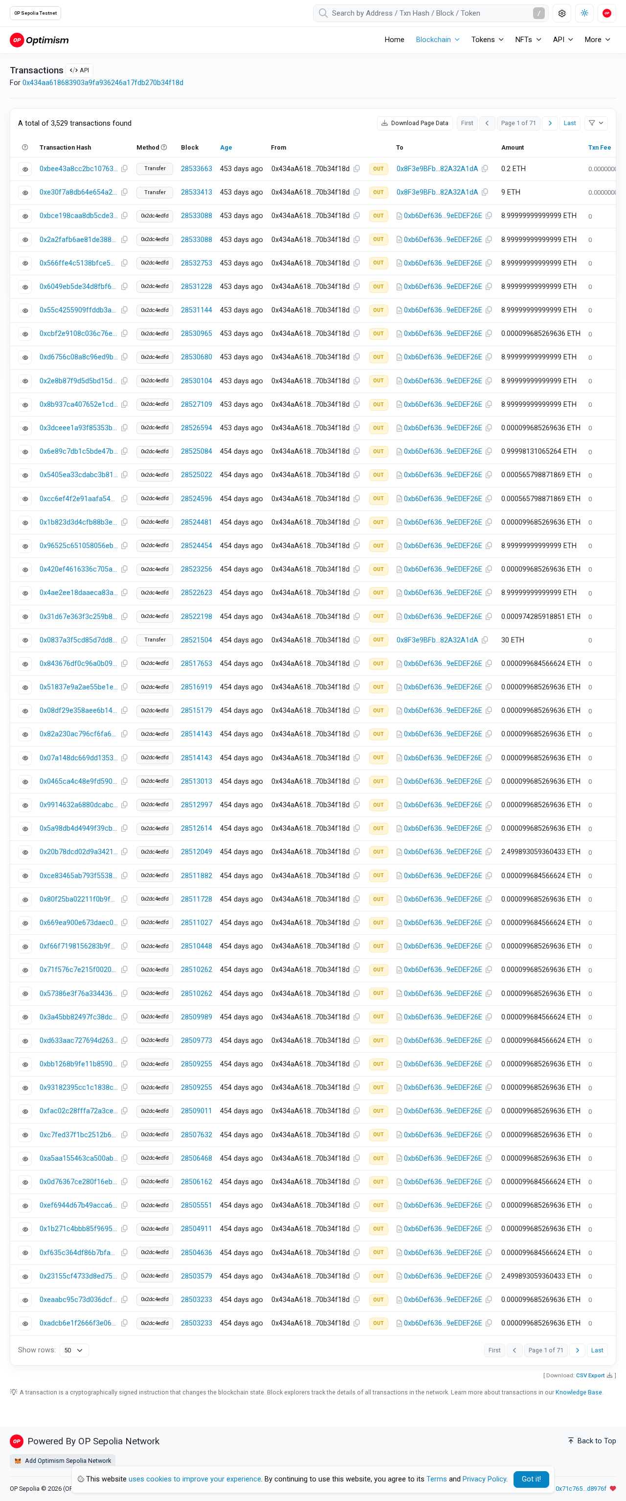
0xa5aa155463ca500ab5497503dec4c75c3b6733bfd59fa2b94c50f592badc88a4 (79, 1158)
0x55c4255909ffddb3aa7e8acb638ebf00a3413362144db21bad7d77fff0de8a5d (79, 310)
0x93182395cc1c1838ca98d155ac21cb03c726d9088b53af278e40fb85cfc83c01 (79, 1087)
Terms (436, 1479)
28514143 (196, 734)
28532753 (196, 263)
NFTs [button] (523, 40)
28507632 (196, 1135)
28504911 (196, 1229)
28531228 (196, 287)
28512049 (196, 852)
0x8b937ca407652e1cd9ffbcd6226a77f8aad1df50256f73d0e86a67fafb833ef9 (79, 404)
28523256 (196, 569)
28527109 (196, 404)
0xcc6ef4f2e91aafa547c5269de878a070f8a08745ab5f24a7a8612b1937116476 (79, 499)
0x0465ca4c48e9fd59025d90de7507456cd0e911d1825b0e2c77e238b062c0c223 (79, 781)
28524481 (196, 522)
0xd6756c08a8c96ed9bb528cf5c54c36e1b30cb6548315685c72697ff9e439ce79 (79, 357)
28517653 (196, 664)
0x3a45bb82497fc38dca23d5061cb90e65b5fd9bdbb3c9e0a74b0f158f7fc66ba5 (79, 1017)
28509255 (196, 1064)
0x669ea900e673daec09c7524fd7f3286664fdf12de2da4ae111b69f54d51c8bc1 (79, 923)
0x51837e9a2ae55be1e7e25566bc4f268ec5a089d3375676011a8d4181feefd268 (79, 687)
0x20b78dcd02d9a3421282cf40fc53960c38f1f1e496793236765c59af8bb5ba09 (79, 852)
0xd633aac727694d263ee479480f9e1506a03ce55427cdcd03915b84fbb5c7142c (79, 1041)
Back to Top (596, 1441)
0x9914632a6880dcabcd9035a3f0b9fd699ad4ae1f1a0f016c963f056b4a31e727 (79, 805)
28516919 (196, 687)
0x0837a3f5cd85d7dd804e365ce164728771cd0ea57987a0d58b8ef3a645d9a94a (79, 640)
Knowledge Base (579, 1392)
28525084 (196, 451)
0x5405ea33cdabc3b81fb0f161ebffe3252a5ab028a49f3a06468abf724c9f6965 (79, 475)
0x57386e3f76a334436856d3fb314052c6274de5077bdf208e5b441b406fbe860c (79, 994)
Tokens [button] (483, 40)
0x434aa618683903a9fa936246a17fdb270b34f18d (102, 83)
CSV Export (590, 1375)
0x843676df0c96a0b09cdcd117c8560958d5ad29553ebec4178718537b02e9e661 (79, 664)
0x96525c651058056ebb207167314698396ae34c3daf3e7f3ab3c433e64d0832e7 (79, 546)
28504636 (196, 1253)
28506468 (196, 1158)
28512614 (196, 828)
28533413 (196, 192)
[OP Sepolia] (39, 39)
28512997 (196, 805)
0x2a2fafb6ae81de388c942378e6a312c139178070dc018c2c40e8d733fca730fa (79, 240)
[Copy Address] (356, 169)
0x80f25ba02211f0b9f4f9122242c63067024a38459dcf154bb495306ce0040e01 (79, 899)
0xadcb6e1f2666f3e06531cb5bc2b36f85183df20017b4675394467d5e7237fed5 (79, 1323)
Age (226, 147)
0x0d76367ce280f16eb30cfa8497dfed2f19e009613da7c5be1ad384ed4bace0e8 (79, 1182)
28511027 (196, 923)
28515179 (196, 710)
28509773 (196, 1041)
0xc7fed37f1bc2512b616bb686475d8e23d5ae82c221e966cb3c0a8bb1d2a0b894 (79, 1135)
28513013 (196, 781)
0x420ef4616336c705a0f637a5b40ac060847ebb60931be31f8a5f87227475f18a (79, 569)
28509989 (196, 1017)
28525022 (196, 475)
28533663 (196, 169)
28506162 (196, 1182)
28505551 (196, 1205)
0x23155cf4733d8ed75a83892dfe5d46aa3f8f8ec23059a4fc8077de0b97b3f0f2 (79, 1276)
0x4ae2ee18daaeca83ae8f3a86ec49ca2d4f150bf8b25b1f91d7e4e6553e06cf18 (79, 593)
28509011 (196, 1111)
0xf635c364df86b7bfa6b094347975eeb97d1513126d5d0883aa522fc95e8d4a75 (79, 1253)
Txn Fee (599, 147)
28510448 (196, 946)
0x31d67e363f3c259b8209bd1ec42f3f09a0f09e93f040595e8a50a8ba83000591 (79, 617)
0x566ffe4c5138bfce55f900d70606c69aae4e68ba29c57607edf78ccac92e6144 (79, 263)
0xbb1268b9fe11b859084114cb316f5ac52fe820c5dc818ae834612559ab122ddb (79, 1064)
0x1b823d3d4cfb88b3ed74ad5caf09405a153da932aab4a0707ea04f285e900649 (79, 522)
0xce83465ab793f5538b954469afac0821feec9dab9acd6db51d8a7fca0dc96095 (79, 876)
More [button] (593, 40)
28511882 (196, 876)
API (84, 70)
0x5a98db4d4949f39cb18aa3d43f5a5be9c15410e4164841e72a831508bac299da (79, 828)
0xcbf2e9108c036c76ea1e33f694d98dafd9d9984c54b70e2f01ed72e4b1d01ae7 (79, 334)
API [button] (558, 40)
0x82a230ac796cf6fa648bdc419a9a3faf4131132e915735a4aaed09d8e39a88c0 (79, 734)
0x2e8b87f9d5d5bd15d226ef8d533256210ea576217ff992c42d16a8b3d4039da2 (79, 381)
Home (394, 40)
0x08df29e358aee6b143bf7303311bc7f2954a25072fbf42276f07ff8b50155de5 (79, 710)
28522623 (196, 593)
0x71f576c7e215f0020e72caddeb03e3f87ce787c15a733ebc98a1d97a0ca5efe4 (79, 970)
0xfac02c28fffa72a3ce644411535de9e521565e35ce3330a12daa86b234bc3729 (79, 1111)
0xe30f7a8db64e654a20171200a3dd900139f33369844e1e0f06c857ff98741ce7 (79, 192)
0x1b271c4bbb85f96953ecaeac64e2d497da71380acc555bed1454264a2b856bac (79, 1229)
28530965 (196, 334)
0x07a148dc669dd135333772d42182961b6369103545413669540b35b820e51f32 (79, 758)
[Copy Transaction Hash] (124, 169)
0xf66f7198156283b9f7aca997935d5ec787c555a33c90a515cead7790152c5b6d (79, 946)
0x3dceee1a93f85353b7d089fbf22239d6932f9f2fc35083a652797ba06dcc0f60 (79, 428)
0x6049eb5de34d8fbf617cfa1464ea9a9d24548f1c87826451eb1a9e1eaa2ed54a (79, 287)
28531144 (196, 310)
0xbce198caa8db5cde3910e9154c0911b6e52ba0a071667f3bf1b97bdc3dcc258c (79, 216)
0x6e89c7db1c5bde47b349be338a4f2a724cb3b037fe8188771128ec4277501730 (79, 451)
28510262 (196, 970)
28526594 (196, 428)
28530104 (196, 381)
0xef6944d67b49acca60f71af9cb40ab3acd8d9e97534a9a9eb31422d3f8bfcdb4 (79, 1205)
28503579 (196, 1276)
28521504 (196, 640)
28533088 (196, 216)
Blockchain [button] (433, 40)
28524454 (196, 546)
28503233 (196, 1300)
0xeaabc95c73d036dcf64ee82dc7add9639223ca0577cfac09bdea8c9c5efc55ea (79, 1300)
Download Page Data (419, 123)
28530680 (196, 357)
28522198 (196, 617)
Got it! (531, 1479)
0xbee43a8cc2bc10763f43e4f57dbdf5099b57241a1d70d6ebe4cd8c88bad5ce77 (79, 169)
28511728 (196, 899)
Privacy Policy (484, 1479)
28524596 (196, 499)
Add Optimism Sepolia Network (67, 1460)
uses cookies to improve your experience (195, 1479)
